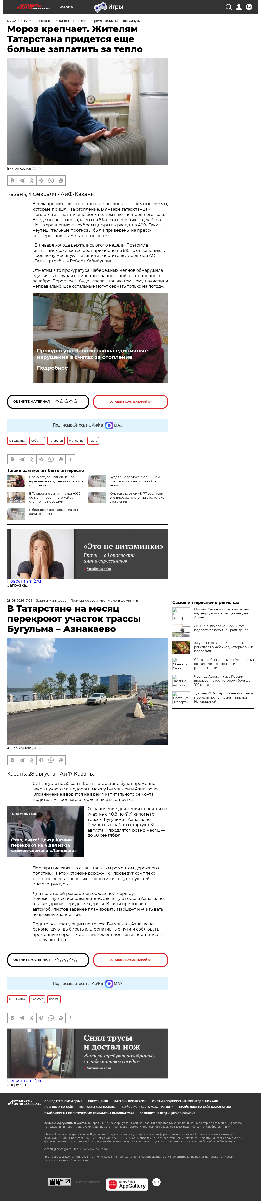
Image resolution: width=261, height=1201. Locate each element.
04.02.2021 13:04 (19, 21)
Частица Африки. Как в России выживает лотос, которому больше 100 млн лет (222, 681)
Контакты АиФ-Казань (97, 1107)
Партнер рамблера (88, 1181)
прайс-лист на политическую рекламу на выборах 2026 (89, 1113)
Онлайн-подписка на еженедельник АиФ (185, 1101)
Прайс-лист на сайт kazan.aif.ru (205, 1107)
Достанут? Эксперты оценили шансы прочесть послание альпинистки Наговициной (223, 697)
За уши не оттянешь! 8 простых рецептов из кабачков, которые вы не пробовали (224, 647)
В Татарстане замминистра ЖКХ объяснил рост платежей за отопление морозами (54, 497)
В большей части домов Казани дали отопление (54, 512)
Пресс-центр (98, 1101)
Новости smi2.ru (24, 581)
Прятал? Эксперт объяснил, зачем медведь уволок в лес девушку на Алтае (221, 613)
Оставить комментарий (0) (131, 401)
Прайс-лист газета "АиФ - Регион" (147, 1107)
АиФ (37, 168)
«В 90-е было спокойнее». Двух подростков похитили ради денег (221, 628)
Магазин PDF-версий (130, 1101)
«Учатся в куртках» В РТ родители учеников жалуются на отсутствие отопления (137, 497)
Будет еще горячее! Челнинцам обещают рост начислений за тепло (135, 481)
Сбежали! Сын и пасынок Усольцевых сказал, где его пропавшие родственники (224, 664)
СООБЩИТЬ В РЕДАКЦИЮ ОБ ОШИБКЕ (167, 1113)
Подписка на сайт (58, 1107)
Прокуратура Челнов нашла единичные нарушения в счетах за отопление (92, 353)
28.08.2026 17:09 (19, 600)
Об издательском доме (63, 1101)
